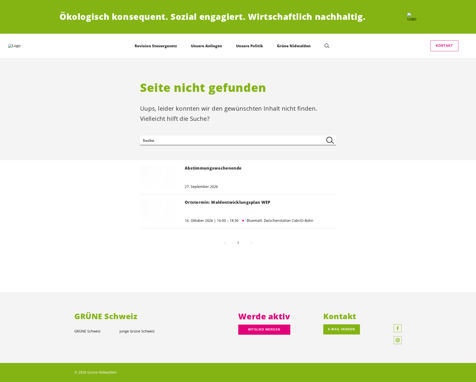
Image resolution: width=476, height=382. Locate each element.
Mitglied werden (264, 329)
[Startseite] (411, 17)
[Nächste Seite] (251, 243)
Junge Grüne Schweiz (137, 331)
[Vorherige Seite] (225, 243)
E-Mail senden (341, 329)
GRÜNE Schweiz (87, 331)
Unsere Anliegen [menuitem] (206, 45)
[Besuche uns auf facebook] (398, 328)
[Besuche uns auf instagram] (398, 340)
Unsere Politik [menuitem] (249, 45)
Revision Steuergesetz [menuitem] (156, 45)
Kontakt (444, 46)
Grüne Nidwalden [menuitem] (294, 45)
